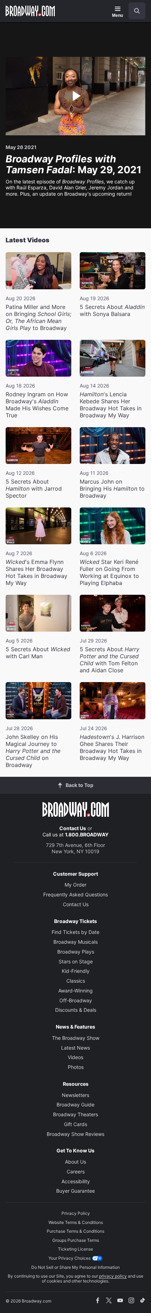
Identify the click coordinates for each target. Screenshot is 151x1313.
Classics (75, 981)
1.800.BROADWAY (87, 834)
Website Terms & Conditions (75, 1222)
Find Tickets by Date (75, 932)
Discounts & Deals (75, 1010)
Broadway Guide (75, 1104)
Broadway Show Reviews (75, 1134)
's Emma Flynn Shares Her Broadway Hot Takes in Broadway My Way (36, 572)
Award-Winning (75, 991)
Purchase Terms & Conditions (75, 1231)
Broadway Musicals (75, 942)
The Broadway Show (75, 1038)
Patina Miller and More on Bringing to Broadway (38, 317)
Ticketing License (75, 1249)
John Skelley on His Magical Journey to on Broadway (33, 750)
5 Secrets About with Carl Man (38, 653)
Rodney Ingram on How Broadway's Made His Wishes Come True (37, 405)
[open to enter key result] (137, 10)
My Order (75, 885)
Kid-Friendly (76, 971)
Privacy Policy (75, 1213)
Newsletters (75, 1095)
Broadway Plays (75, 952)
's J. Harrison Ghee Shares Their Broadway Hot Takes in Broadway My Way (112, 747)
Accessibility (75, 1181)
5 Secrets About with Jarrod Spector (34, 488)
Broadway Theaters (75, 1114)
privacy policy (113, 1276)
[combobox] (134, 10)
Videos (75, 1057)
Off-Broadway (75, 1000)
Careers (76, 1171)
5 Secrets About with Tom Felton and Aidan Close (109, 660)
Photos (76, 1067)
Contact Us (72, 828)
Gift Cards (75, 1124)
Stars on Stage (76, 961)
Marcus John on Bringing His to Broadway (112, 488)
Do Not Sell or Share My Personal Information (75, 1267)
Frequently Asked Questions (75, 894)
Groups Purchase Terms (75, 1240)
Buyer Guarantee (75, 1191)
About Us (75, 1162)
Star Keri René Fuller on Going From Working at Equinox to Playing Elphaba (109, 572)
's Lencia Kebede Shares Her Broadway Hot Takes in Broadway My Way (111, 405)
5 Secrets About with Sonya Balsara (112, 310)
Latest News (75, 1048)
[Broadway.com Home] (30, 11)
